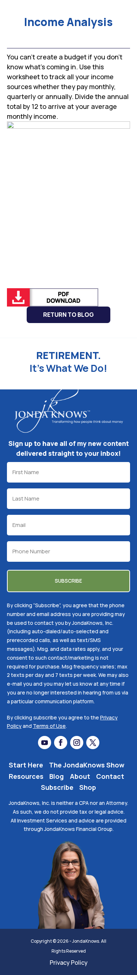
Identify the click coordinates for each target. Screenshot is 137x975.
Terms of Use (49, 725)
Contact (110, 776)
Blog (56, 776)
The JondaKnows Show (86, 764)
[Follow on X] (92, 742)
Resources (26, 776)
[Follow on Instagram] (76, 742)
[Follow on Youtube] (44, 742)
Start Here (26, 764)
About (80, 776)
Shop (87, 787)
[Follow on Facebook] (60, 742)
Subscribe (57, 787)
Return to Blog (68, 315)
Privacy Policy (69, 962)
